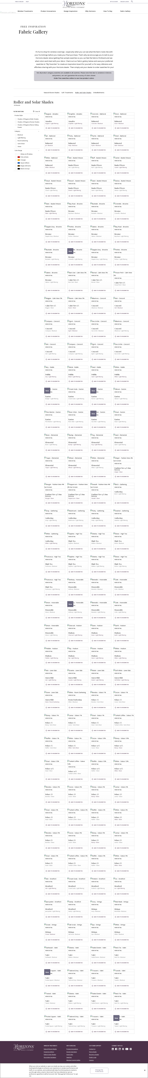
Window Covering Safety (73, 1060)
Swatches (69, 1057)
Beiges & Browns (25, 166)
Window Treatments (50, 1046)
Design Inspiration (71, 1052)
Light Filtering (21, 138)
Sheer (19, 146)
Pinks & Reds (24, 157)
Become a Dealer (94, 1054)
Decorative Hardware (50, 1057)
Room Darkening (23, 141)
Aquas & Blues (24, 163)
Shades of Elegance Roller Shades (28, 119)
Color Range (18, 150)
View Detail (51, 117)
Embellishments (98, 93)
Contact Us (92, 1049)
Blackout (20, 135)
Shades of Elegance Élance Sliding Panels (28, 126)
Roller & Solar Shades (50, 1054)
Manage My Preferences (99, 1070)
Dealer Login (92, 1057)
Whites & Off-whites (26, 154)
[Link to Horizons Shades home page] (24, 1050)
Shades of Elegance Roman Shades (28, 122)
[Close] (145, 1070)
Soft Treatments (67, 93)
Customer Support (95, 1046)
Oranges (23, 160)
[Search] (132, 1)
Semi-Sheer (21, 143)
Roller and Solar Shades (83, 93)
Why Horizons (71, 1046)
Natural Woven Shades (52, 93)
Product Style (19, 115)
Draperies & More (49, 1052)
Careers (91, 1060)
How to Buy (69, 1054)
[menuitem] (20, 1)
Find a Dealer (93, 1052)
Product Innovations (72, 1049)
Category (17, 131)
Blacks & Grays (25, 169)
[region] (74, 1070)
